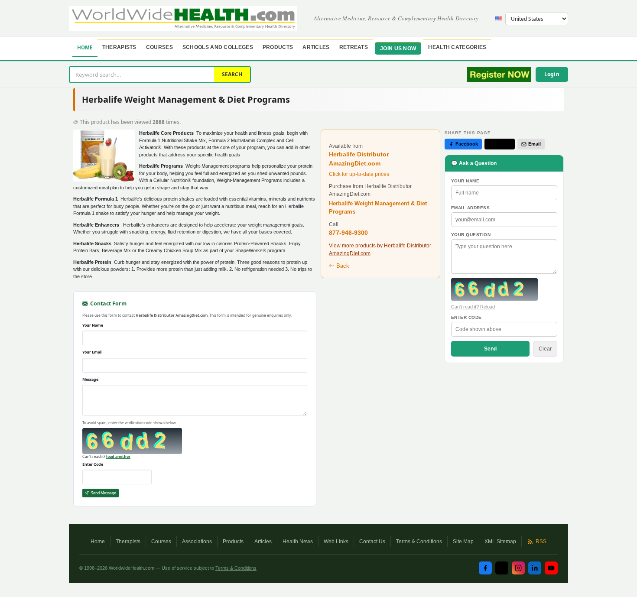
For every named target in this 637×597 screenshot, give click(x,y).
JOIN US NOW (398, 48)
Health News (298, 542)
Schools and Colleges (217, 47)
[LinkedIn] (534, 567)
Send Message (103, 493)
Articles (315, 47)
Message (90, 379)
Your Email (92, 352)
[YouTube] (551, 567)
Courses (159, 47)
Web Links (336, 542)
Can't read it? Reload (473, 306)
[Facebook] (485, 567)
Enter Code (92, 464)
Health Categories (457, 47)
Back (342, 266)
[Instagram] (518, 567)
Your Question (471, 234)
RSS (541, 542)
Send (490, 349)
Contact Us (372, 542)
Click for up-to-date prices (359, 174)
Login (552, 74)
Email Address (470, 207)
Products (278, 47)
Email (534, 143)
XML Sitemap (500, 542)
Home (85, 47)
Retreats (353, 47)
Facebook (466, 143)
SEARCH (232, 74)
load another (118, 456)
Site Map (463, 542)
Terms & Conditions (419, 542)
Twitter (503, 143)
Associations (197, 542)
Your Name (92, 325)
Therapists (119, 47)
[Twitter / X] (501, 567)
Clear (545, 349)
